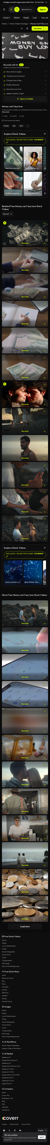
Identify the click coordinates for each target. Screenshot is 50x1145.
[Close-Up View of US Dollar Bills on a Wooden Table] (25, 340)
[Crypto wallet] (25, 667)
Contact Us (5, 1110)
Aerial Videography (8, 952)
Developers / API (7, 1098)
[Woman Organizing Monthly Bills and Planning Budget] (25, 314)
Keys (3, 981)
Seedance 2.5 (6, 1057)
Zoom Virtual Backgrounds (10, 966)
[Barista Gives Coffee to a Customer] (25, 828)
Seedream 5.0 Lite (8, 1081)
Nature (4, 940)
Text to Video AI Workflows (10, 1045)
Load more (25, 926)
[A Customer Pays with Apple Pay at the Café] (25, 721)
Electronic (5, 993)
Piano (4, 984)
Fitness (4, 949)
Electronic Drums (7, 978)
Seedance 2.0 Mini (8, 1072)
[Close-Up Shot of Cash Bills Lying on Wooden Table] (25, 367)
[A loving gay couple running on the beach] (25, 421)
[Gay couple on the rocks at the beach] (25, 613)
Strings (4, 998)
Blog (3, 1101)
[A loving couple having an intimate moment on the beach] (25, 774)
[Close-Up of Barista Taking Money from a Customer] (25, 748)
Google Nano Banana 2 (9, 1060)
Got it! (42, 1137)
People (4, 943)
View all (44, 17)
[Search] (16, 9)
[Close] (47, 2)
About (4, 1092)
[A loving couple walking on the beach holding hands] (25, 855)
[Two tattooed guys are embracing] (25, 502)
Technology (5, 963)
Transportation (7, 960)
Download (38, 28)
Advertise (5, 1107)
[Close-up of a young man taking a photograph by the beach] (25, 475)
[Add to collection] (22, 28)
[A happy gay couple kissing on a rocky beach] (25, 528)
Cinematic (5, 987)
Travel (4, 957)
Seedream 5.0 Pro (8, 1078)
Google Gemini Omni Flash (11, 1075)
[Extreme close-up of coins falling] (25, 909)
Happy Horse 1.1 (7, 1083)
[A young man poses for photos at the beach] (25, 448)
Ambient (4, 995)
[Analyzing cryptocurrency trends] (25, 640)
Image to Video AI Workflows (11, 1048)
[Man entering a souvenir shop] (25, 801)
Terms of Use (26, 1124)
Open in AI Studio (26, 99)
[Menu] (4, 9)
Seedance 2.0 (6, 1063)
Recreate (25, 243)
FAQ (3, 1104)
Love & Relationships (9, 946)
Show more (5, 112)
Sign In (43, 9)
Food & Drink (6, 955)
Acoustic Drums (7, 1001)
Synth (4, 975)
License (4, 1124)
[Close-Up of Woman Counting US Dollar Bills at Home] (25, 260)
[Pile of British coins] (25, 882)
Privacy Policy (14, 1124)
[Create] (11, 9)
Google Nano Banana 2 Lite (11, 1066)
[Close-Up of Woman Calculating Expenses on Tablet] (25, 287)
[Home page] (10, 1118)
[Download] (44, 243)
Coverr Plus (5, 1095)
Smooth (4, 990)
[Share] (27, 28)
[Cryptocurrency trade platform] (25, 694)
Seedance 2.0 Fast (8, 1069)
